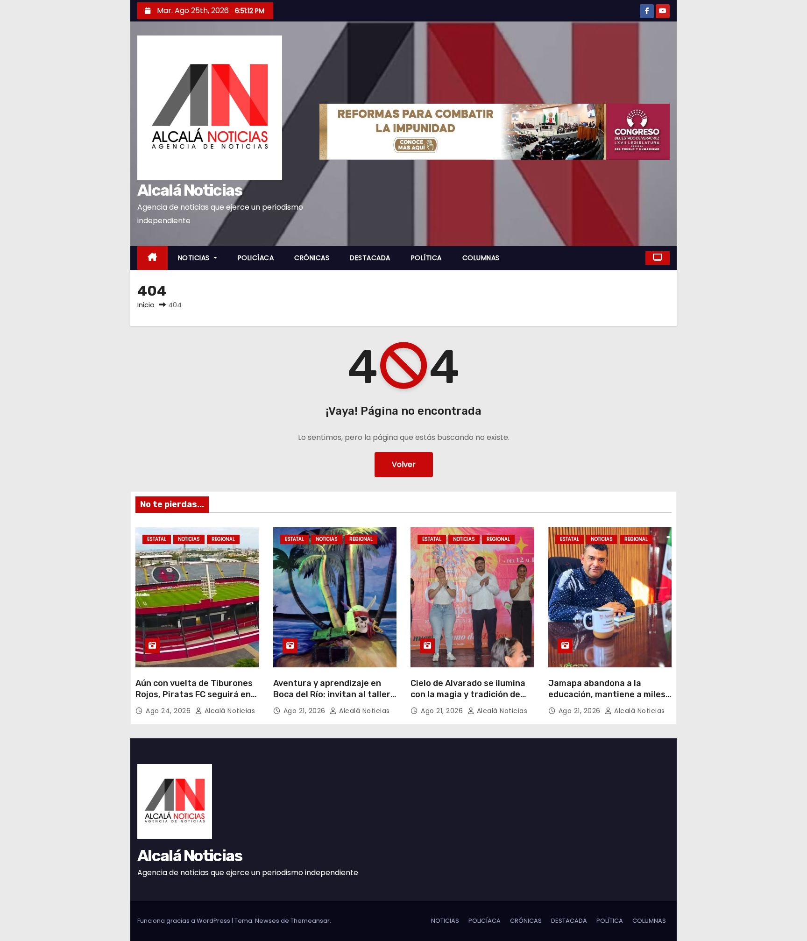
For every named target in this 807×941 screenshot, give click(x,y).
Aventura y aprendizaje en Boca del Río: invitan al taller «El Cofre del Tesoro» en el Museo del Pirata (331, 700)
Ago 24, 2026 (169, 710)
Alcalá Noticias (189, 190)
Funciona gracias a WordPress (184, 920)
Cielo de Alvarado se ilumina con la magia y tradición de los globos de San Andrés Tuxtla (468, 700)
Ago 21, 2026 (305, 710)
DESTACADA (370, 257)
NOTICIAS (195, 257)
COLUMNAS (481, 257)
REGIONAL (223, 539)
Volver (404, 464)
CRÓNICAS (311, 257)
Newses (267, 920)
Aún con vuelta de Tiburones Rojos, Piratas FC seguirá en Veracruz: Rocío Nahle (194, 694)
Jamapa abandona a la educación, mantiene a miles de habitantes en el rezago (606, 694)
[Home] (152, 258)
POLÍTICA (426, 257)
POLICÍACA (256, 257)
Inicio (146, 305)
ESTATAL (156, 539)
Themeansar (310, 920)
